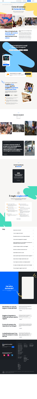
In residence (11, 95)
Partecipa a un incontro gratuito (23, 2)
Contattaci (25, 361)
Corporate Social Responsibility (25, 358)
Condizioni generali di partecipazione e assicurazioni (13, 371)
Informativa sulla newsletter (31, 371)
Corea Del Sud (10, 4)
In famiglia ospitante (7, 95)
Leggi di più (20, 310)
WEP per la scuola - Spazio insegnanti (32, 345)
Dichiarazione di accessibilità (26, 371)
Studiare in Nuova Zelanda (20, 350)
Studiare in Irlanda (20, 349)
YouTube (19, 366)
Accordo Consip (31, 346)
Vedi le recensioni (18, 118)
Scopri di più (6, 64)
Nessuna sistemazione (15, 95)
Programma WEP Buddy (26, 359)
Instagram (20, 365)
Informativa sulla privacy (19, 371)
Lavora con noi (25, 360)
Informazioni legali (6, 371)
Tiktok (19, 364)
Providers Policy (23, 371)
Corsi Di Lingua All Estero (6, 4)
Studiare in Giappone (20, 348)
